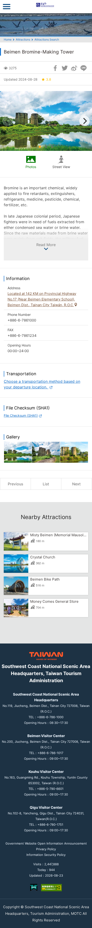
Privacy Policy (46, 849)
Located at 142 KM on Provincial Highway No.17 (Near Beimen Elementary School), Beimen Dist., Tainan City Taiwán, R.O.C (42, 299)
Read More (46, 245)
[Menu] (6, 6)
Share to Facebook (55, 68)
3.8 (48, 79)
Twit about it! (64, 68)
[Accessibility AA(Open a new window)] (51, 887)
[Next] (84, 121)
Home (8, 39)
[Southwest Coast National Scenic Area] (46, 6)
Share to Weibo (74, 68)
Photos (30, 167)
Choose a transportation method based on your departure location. (42, 384)
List (46, 484)
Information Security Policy (46, 855)
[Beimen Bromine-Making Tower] (18, 452)
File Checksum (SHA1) (21, 415)
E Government (33, 887)
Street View (61, 167)
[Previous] (7, 121)
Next (76, 484)
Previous (15, 484)
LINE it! (83, 68)
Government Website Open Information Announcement (46, 843)
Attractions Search (46, 39)
